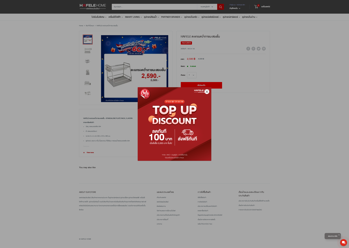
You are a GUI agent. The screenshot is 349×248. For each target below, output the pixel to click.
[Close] (206, 91)
